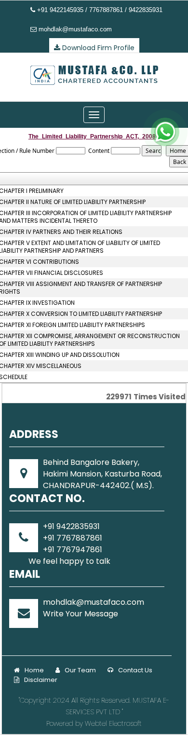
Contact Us (135, 670)
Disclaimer (40, 679)
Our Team (80, 670)
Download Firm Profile (97, 48)
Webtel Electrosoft (113, 723)
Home (34, 670)
